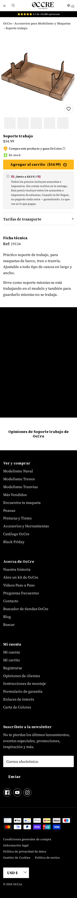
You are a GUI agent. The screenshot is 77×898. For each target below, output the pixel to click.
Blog (7, 616)
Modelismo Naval (18, 471)
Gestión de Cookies (16, 857)
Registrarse (12, 667)
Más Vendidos (15, 494)
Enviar (14, 776)
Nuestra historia (16, 569)
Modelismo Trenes (19, 478)
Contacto (10, 600)
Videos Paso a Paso (19, 585)
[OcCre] (43, 5)
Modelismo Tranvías (20, 486)
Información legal (16, 845)
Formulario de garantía (22, 691)
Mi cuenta (11, 652)
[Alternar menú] (4, 5)
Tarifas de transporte (22, 219)
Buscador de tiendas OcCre (25, 608)
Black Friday (13, 541)
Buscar (9, 624)
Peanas (9, 510)
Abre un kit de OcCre (20, 577)
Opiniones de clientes (21, 675)
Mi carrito (11, 660)
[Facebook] (7, 792)
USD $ (12, 872)
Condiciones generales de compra (27, 839)
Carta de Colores (17, 707)
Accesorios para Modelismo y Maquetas (42, 23)
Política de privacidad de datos (24, 851)
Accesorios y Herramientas (26, 526)
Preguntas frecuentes (21, 593)
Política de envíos (47, 857)
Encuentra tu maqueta (22, 502)
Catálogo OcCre (16, 533)
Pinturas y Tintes (17, 518)
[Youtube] (17, 792)
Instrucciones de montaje (24, 683)
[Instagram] (27, 792)
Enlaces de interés (18, 699)
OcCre (7, 23)
